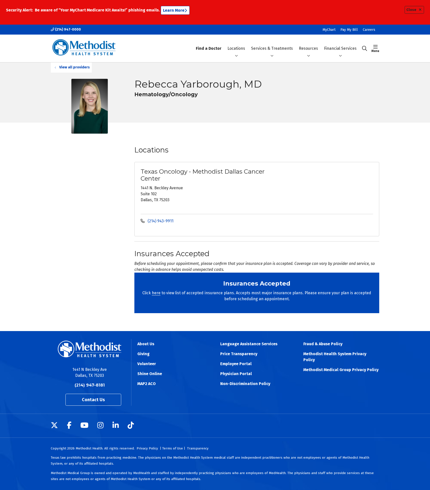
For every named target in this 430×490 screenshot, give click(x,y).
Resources (308, 48)
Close (411, 10)
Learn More (173, 10)
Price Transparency (238, 353)
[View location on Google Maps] (335, 185)
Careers (369, 30)
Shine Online (149, 373)
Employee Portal (236, 363)
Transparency (198, 448)
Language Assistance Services (248, 344)
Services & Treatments (272, 48)
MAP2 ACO (146, 383)
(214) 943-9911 (160, 221)
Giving (143, 353)
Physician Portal (236, 373)
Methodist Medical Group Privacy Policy (340, 369)
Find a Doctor (208, 48)
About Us (145, 344)
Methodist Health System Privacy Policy (334, 356)
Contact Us (93, 399)
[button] (375, 48)
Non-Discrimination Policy (245, 383)
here (156, 293)
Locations (236, 48)
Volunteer (146, 363)
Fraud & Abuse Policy (322, 344)
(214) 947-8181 (90, 385)
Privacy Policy (147, 448)
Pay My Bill (349, 30)
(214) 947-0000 (67, 29)
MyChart (328, 30)
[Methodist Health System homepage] (84, 48)
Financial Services (340, 48)
